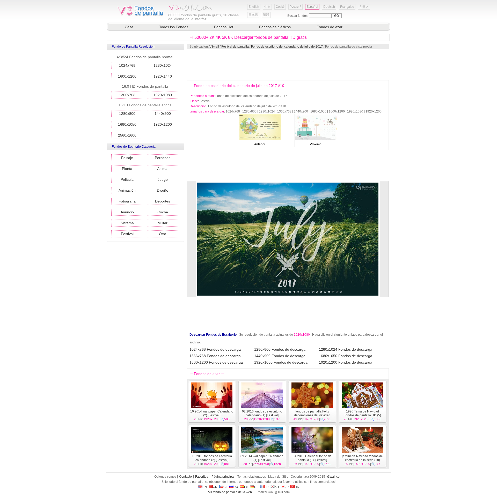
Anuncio (127, 212)
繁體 (266, 15)
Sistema (127, 223)
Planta (127, 169)
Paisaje (127, 158)
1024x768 (127, 65)
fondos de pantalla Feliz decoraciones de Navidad (312, 413)
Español (312, 7)
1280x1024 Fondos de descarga (345, 349)
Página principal (223, 476)
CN (215, 487)
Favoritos (201, 476)
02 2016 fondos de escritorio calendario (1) (262, 413)
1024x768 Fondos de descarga (215, 349)
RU (235, 487)
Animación (127, 190)
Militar (162, 223)
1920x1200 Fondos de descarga (345, 362)
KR (277, 487)
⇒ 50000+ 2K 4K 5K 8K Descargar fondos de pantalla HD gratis (248, 37)
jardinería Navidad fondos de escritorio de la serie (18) (362, 458)
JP (287, 487)
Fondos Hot (223, 27)
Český (280, 7)
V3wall (214, 46)
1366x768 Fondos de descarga (215, 356)
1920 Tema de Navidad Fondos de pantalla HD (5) (362, 413)
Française (347, 7)
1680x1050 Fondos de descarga (345, 356)
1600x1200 (127, 76)
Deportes (162, 201)
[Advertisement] (287, 64)
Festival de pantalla (235, 46)
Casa (129, 27)
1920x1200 (163, 124)
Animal (162, 169)
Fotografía (127, 201)
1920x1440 (163, 76)
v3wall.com (334, 476)
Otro (162, 234)
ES (246, 487)
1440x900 (163, 113)
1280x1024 (163, 65)
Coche (162, 212)
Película (127, 179)
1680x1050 (127, 124)
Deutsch (329, 7)
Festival (127, 234)
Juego (163, 179)
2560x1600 (127, 135)
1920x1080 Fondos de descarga (281, 362)
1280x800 (127, 113)
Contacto (185, 476)
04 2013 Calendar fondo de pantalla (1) (312, 458)
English (253, 7)
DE (256, 487)
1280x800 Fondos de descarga (279, 349)
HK (297, 487)
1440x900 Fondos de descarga (279, 356)
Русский (295, 7)
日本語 (253, 15)
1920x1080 (163, 95)
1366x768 (127, 95)
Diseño (162, 190)
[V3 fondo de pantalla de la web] (140, 15)
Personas (162, 158)
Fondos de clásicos (275, 27)
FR (267, 487)
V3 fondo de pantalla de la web (230, 492)
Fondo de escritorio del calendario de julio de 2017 (287, 46)
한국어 (364, 7)
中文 (267, 7)
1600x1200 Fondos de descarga (216, 362)
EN (204, 487)
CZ (225, 487)
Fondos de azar (329, 27)
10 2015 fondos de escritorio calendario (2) (212, 458)
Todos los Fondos (173, 27)
